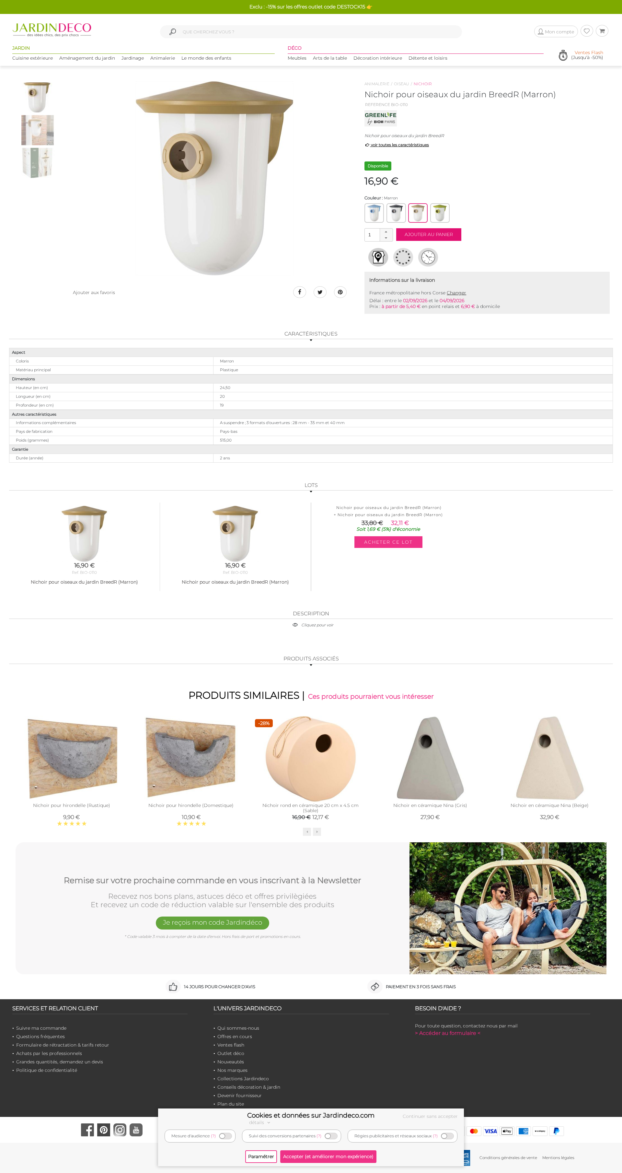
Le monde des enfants (206, 58)
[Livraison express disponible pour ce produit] (428, 257)
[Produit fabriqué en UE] (403, 257)
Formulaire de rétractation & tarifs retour (62, 1045)
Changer (456, 293)
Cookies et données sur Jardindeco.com (310, 1115)
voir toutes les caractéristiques (399, 144)
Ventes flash (230, 1045)
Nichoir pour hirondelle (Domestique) (191, 805)
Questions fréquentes (40, 1036)
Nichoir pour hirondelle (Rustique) (71, 805)
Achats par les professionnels (49, 1053)
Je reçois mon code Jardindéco (212, 922)
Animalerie (162, 58)
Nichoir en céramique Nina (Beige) (550, 805)
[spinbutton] (378, 234)
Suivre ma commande (41, 1028)
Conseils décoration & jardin (248, 1087)
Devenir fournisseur (239, 1095)
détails (257, 1122)
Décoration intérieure (377, 58)
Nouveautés (230, 1062)
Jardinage (132, 58)
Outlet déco (230, 1053)
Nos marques (232, 1070)
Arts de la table (330, 58)
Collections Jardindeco (243, 1079)
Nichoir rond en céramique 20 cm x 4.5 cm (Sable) (310, 807)
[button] (386, 232)
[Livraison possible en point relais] (378, 257)
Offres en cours (234, 1036)
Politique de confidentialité (46, 1070)
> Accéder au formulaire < (447, 1033)
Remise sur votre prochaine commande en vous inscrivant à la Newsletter (212, 880)
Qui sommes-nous (238, 1028)
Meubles (297, 58)
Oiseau (401, 83)
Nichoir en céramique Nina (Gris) (430, 805)
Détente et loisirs (428, 58)
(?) (213, 1135)
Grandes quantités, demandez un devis (59, 1062)
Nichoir (423, 83)
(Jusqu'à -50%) (587, 55)
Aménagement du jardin (87, 58)
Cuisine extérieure (32, 58)
